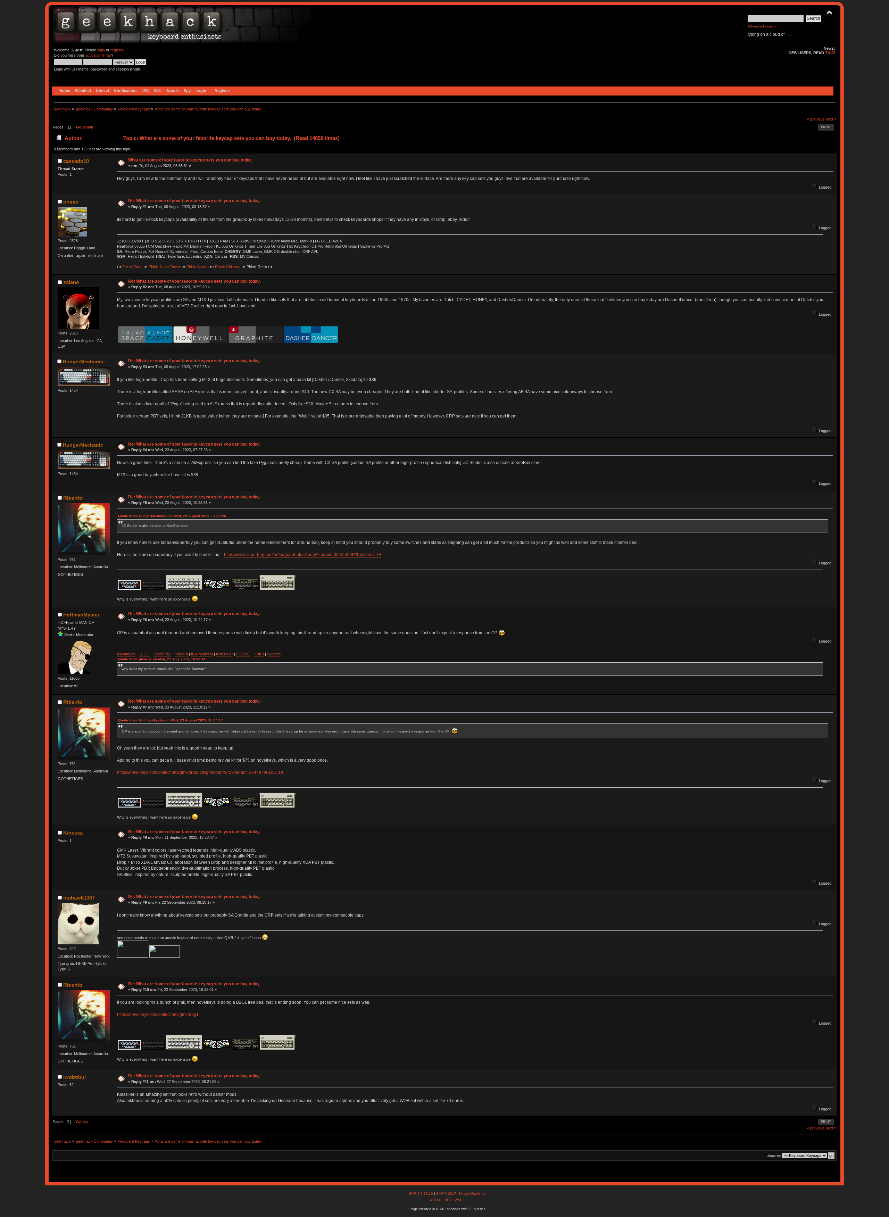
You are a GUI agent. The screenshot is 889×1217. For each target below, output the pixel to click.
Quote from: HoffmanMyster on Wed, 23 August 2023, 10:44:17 (170, 720)
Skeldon (274, 654)
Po (177, 654)
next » (831, 119)
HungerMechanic (83, 361)
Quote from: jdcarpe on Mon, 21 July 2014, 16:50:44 (162, 659)
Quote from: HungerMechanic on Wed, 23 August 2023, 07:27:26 (172, 516)
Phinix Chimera (227, 267)
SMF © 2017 (446, 1193)
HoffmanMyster (81, 615)
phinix (70, 202)
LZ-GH (144, 654)
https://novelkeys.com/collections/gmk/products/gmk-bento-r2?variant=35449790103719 (200, 772)
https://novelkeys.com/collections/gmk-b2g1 (158, 1014)
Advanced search (762, 26)
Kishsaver (224, 654)
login (101, 50)
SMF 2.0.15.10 (421, 1193)
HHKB (259, 654)
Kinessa (73, 833)
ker (182, 654)
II (187, 654)
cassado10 (76, 161)
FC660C (243, 654)
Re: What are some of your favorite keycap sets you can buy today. (194, 200)
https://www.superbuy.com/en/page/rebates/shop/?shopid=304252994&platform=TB (302, 554)
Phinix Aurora (197, 267)
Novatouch (126, 654)
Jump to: (774, 1156)
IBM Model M (202, 654)
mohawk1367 (79, 898)
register (116, 50)
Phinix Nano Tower (164, 267)
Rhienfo (72, 498)
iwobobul (74, 1077)
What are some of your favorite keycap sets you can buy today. (190, 160)
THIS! (830, 53)
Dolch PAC (162, 654)
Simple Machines (471, 1193)
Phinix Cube (132, 267)
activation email (98, 55)
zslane (71, 282)
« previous (816, 119)
